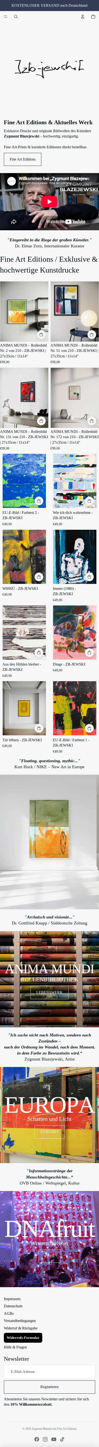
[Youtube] (54, 1439)
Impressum (12, 1299)
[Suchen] (16, 16)
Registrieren (49, 1387)
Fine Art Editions (23, 159)
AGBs (9, 1313)
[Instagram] (45, 1439)
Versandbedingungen (20, 1321)
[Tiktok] (62, 1439)
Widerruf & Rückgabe (20, 1328)
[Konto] (82, 16)
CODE (49, 1256)
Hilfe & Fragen (15, 1347)
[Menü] (5, 16)
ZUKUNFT (49, 1132)
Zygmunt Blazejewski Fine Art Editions (54, 1428)
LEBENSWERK (49, 992)
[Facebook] (37, 1439)
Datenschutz (13, 1306)
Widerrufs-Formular (23, 1338)
